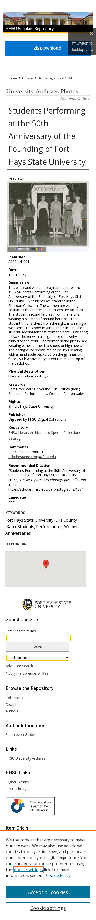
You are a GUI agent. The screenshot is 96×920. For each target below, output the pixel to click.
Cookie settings (28, 869)
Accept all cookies (48, 892)
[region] (48, 875)
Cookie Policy (58, 875)
